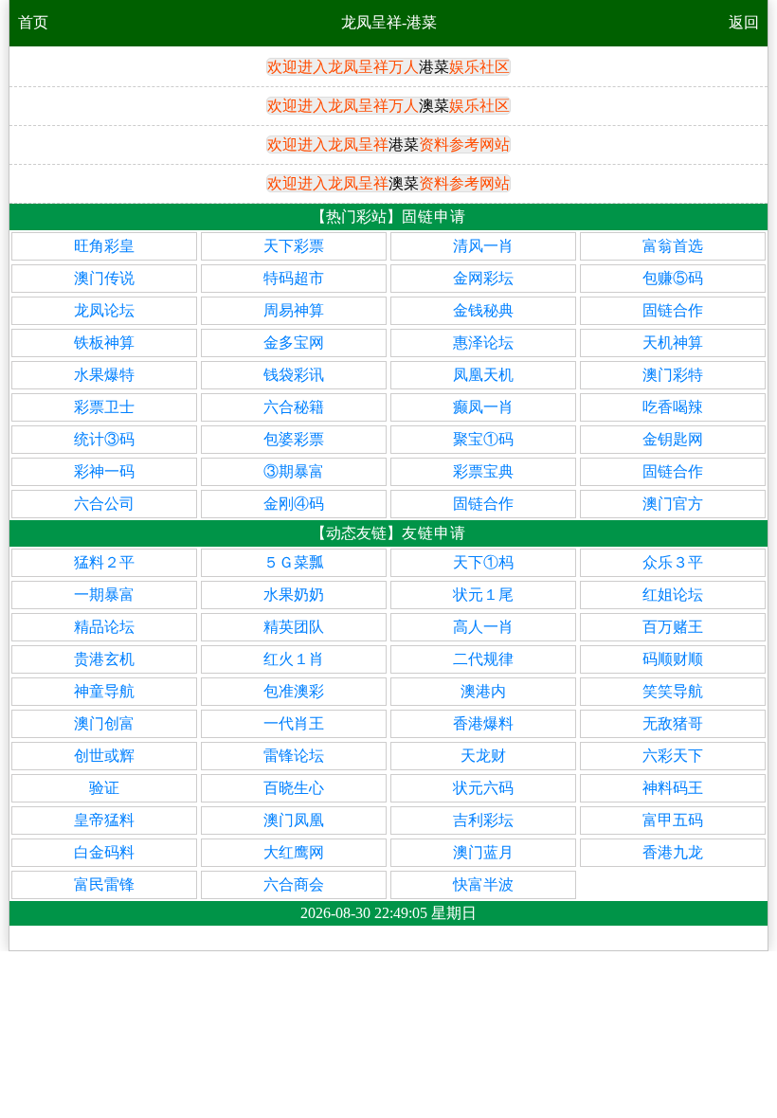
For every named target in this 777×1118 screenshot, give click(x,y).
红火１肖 (293, 659)
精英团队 (293, 627)
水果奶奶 (293, 594)
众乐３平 (672, 562)
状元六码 (483, 788)
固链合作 (672, 310)
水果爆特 (104, 375)
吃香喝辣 (672, 407)
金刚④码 (293, 504)
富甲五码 (672, 820)
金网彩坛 (483, 278)
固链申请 (434, 216)
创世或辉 (104, 756)
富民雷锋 (104, 884)
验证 (104, 788)
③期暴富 (293, 471)
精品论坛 (104, 627)
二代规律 (483, 659)
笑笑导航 (672, 691)
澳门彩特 (672, 375)
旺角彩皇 (104, 246)
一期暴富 (104, 594)
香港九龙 (672, 852)
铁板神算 (104, 342)
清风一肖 (483, 246)
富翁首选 (672, 246)
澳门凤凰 (293, 820)
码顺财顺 (672, 659)
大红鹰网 (293, 852)
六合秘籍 (293, 407)
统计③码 (104, 439)
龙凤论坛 (104, 310)
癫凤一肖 (483, 407)
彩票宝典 (483, 471)
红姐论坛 (672, 594)
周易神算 (293, 310)
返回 (744, 22)
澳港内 (483, 691)
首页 (33, 22)
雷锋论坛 (293, 756)
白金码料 (104, 852)
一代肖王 (293, 723)
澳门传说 (104, 278)
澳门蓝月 (483, 852)
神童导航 (104, 691)
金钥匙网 (672, 439)
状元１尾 (483, 594)
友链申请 (434, 533)
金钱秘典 (483, 310)
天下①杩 (483, 562)
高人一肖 (483, 627)
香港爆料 (483, 723)
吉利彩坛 (483, 820)
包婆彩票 (293, 439)
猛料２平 (104, 562)
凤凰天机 (483, 375)
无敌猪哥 (672, 723)
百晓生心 (293, 788)
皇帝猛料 (104, 820)
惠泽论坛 (483, 342)
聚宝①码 (483, 439)
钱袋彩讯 (293, 375)
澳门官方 (672, 504)
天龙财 (483, 756)
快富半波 (483, 884)
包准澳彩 (293, 691)
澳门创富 (104, 723)
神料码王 (672, 788)
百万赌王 (672, 627)
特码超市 (293, 278)
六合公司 (104, 504)
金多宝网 (293, 342)
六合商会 (293, 884)
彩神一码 (104, 471)
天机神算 (672, 342)
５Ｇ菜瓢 (293, 562)
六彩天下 (672, 756)
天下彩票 (293, 246)
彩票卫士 (104, 407)
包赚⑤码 (672, 278)
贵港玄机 (104, 659)
